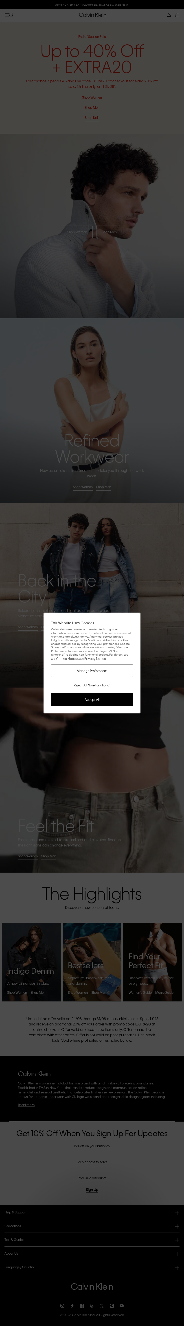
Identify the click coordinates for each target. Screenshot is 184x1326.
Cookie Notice (67, 658)
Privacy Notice (95, 658)
